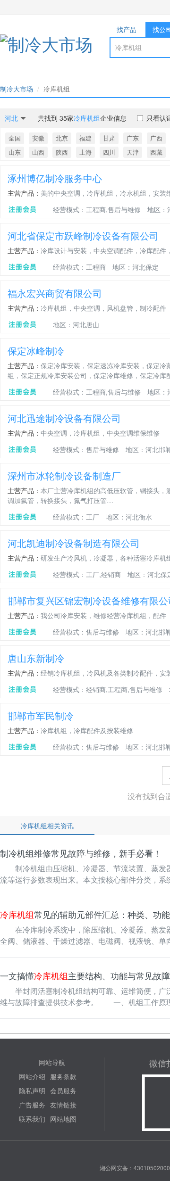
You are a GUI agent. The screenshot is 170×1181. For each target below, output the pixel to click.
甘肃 (109, 137)
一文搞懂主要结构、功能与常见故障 (85, 975)
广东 (133, 137)
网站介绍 (32, 1076)
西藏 (156, 152)
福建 (85, 137)
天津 (133, 152)
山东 (14, 152)
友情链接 (63, 1104)
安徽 (38, 137)
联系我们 (32, 1118)
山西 (38, 152)
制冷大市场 (16, 88)
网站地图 (63, 1118)
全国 (14, 137)
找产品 (126, 29)
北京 (62, 137)
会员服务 (63, 1090)
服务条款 (63, 1076)
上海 (85, 152)
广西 (156, 137)
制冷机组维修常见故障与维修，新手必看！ (81, 853)
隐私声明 (32, 1090)
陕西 (62, 152)
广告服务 (32, 1104)
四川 (109, 152)
